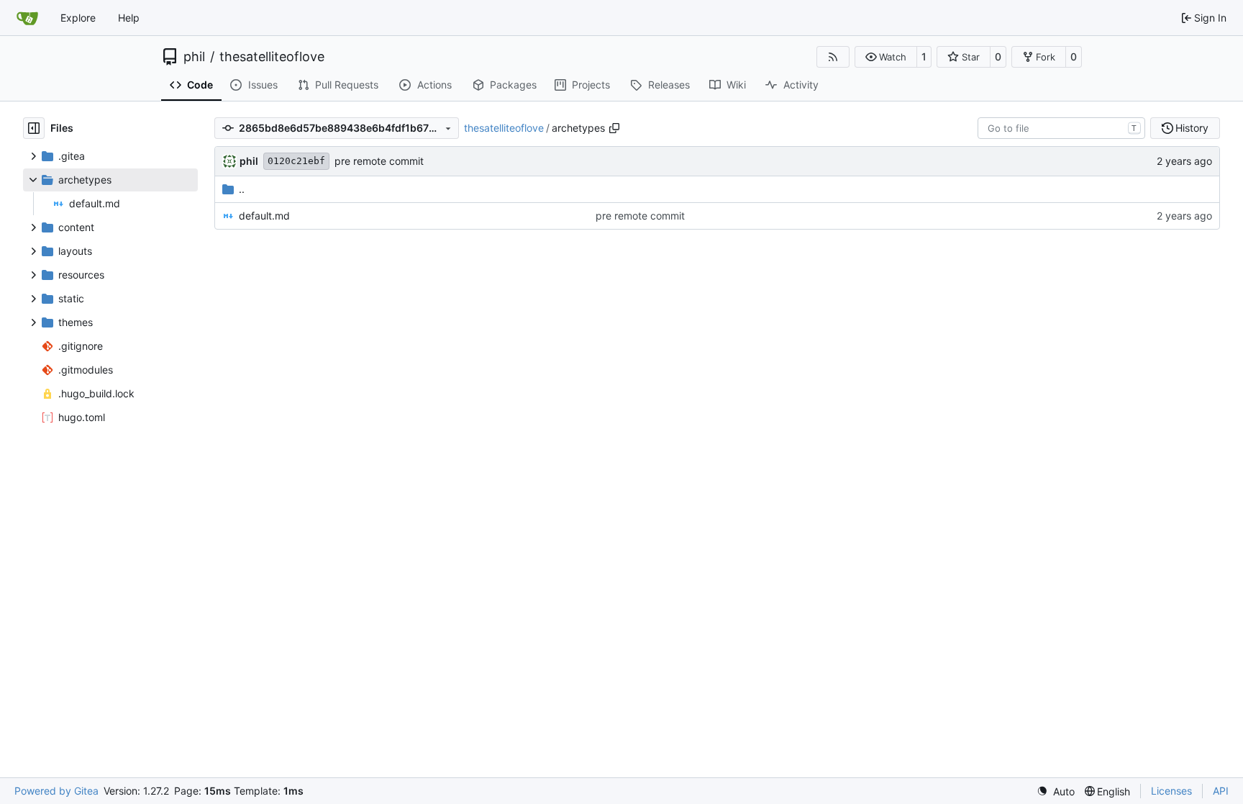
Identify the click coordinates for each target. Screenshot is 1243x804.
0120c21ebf (296, 160)
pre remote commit (379, 161)
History (1191, 128)
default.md (264, 215)
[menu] (1056, 791)
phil (194, 57)
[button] (886, 57)
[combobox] (1061, 128)
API (1221, 791)
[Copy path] (614, 128)
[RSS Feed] (833, 57)
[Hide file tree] (34, 128)
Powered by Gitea (56, 791)
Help (129, 18)
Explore (78, 18)
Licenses (1171, 791)
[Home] (27, 18)
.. (242, 189)
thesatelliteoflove (271, 57)
